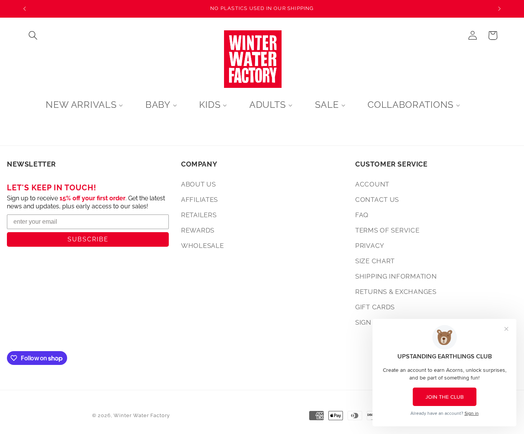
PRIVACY (369, 245)
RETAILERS (198, 215)
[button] (33, 35)
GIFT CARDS (375, 307)
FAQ (362, 215)
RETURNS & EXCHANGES (396, 291)
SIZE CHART (375, 261)
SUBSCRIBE (88, 239)
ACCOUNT (372, 184)
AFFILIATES (199, 199)
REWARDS (197, 230)
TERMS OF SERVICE (387, 230)
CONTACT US (377, 199)
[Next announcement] (499, 9)
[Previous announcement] (24, 9)
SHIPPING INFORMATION (396, 276)
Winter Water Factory (142, 415)
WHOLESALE (202, 245)
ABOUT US (198, 184)
